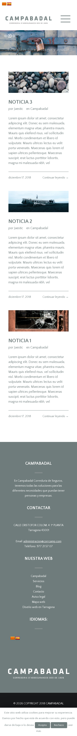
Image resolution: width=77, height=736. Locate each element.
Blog (38, 586)
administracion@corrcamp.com (42, 541)
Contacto (38, 591)
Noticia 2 (20, 221)
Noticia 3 (20, 102)
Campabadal (39, 109)
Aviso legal (38, 596)
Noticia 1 (19, 341)
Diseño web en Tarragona (39, 607)
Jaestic (18, 109)
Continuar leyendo (56, 177)
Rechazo (59, 725)
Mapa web (38, 602)
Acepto (42, 725)
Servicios (38, 581)
